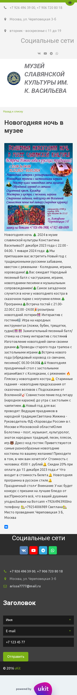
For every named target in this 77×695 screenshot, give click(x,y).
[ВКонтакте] (6, 527)
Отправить (15, 656)
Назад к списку (13, 111)
